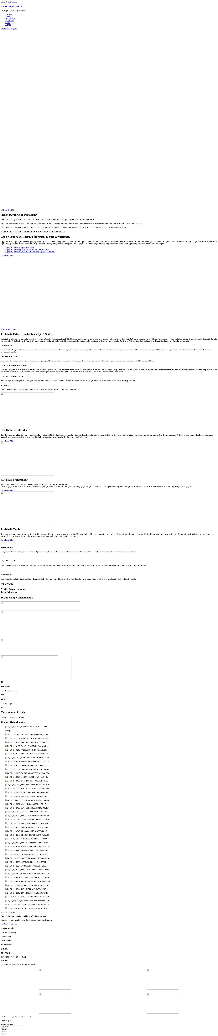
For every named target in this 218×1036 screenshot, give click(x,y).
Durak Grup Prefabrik (11, 6)
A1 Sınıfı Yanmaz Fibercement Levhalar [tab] (14, 365)
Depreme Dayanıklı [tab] (7, 345)
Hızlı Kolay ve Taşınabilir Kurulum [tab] (12, 376)
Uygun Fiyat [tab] (5, 385)
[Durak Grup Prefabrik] (9, 2)
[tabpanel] (109, 351)
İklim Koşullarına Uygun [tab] (9, 356)
